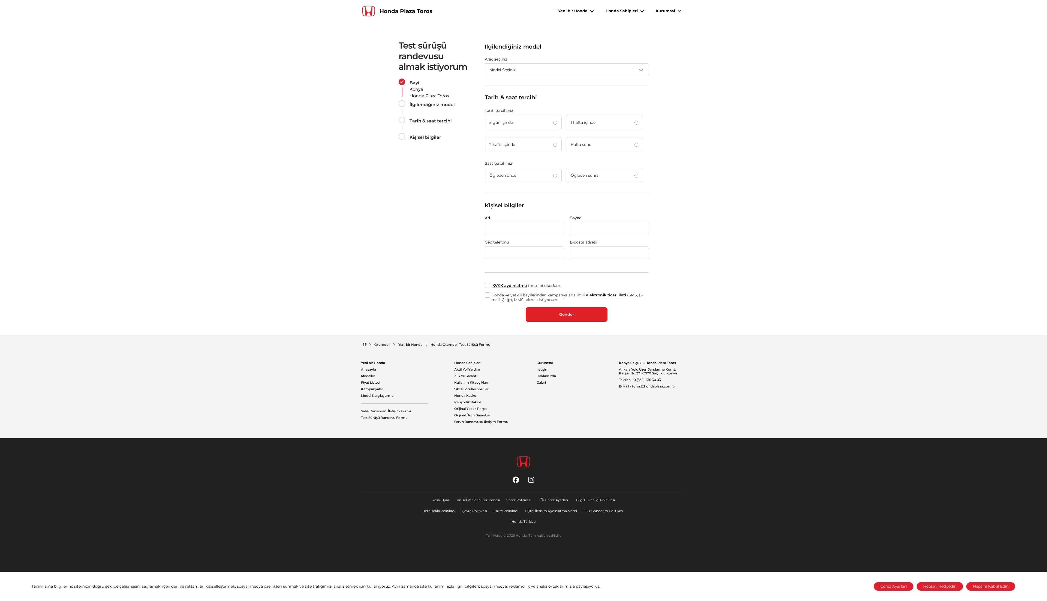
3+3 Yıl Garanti (465, 376)
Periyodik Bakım (467, 402)
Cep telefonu (497, 242)
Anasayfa (368, 369)
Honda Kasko (465, 396)
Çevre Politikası (474, 511)
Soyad (576, 217)
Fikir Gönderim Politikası (603, 511)
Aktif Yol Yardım (467, 369)
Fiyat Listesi (370, 382)
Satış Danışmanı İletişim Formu (386, 411)
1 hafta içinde (583, 122)
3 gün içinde (501, 122)
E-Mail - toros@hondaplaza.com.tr (647, 386)
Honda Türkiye (523, 521)
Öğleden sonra (584, 175)
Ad (487, 217)
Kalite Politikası (506, 511)
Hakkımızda (546, 376)
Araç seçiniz (496, 59)
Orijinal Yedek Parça (470, 409)
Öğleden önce (502, 175)
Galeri (541, 382)
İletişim (543, 369)
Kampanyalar (372, 389)
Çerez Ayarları (556, 500)
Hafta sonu (581, 144)
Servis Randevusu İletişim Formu (481, 422)
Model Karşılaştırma (377, 396)
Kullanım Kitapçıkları (471, 382)
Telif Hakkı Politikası (439, 511)
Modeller (368, 376)
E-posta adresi (583, 242)
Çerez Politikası (518, 500)
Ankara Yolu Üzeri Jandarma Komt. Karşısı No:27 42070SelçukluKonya (648, 371)
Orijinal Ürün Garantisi (472, 415)
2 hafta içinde (502, 144)
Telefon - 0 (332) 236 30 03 (640, 380)
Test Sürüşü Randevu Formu (384, 418)
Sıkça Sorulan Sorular (471, 389)
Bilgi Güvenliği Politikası (595, 500)
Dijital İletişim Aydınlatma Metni (551, 511)
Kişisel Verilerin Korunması (478, 500)
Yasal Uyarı (441, 500)
